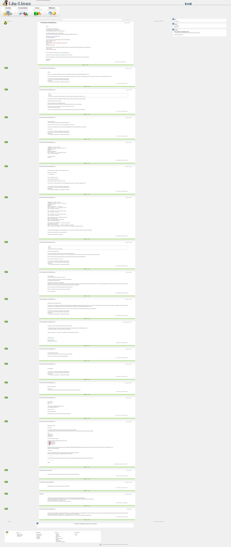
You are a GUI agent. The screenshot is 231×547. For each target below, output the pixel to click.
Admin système (58, 536)
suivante (131, 19)
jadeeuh (129, 22)
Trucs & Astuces (39, 535)
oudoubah (130, 68)
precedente (127, 19)
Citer (87, 64)
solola (131, 470)
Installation (57, 534)
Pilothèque (38, 538)
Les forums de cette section (46, 19)
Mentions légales (20, 535)
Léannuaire (38, 536)
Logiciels (57, 535)
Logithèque (38, 537)
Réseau (57, 537)
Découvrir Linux (39, 534)
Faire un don (19, 536)
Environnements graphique (60, 541)
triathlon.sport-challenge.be (52, 341)
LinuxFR (43, 0)
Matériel (57, 539)
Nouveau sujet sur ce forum (178, 34)
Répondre (84, 64)
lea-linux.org (60, 54)
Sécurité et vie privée (59, 538)
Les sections (40, 19)
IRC (75, 535)
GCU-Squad (46, 0)
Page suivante (161, 521)
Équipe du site (19, 534)
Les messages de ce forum (54, 19)
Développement (58, 540)
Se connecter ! (176, 21)
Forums (76, 534)
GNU (49, 0)
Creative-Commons (125, 544)
